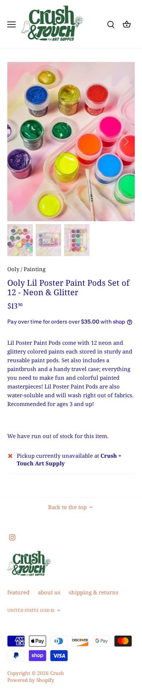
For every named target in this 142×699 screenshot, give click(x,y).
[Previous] (16, 142)
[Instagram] (12, 537)
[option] (71, 142)
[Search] (111, 24)
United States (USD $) (30, 610)
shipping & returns (93, 592)
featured (18, 592)
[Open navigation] (11, 24)
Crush (57, 673)
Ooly (13, 269)
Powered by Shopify (30, 680)
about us (49, 592)
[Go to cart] (126, 24)
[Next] (126, 142)
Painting (35, 269)
